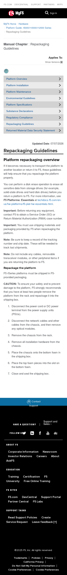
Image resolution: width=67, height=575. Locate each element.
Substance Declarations (19, 111)
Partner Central (18, 501)
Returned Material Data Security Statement (30, 130)
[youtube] (46, 433)
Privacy (49, 558)
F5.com (8, 4)
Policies (36, 558)
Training (13, 476)
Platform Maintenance (18, 91)
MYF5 (60, 4)
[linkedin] (31, 433)
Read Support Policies (23, 517)
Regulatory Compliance (19, 117)
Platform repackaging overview (31, 160)
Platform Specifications (19, 104)
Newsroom (50, 452)
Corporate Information (23, 452)
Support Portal (51, 497)
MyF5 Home (10, 23)
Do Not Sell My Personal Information (33, 566)
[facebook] (39, 433)
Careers (42, 456)
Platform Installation (17, 85)
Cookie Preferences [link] (19, 570)
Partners (49, 4)
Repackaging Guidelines (20, 124)
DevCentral (30, 497)
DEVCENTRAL (21, 4)
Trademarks (20, 558)
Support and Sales (50, 422)
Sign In (53, 13)
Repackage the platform (20, 268)
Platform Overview (16, 78)
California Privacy (33, 562)
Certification (32, 476)
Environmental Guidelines (20, 98)
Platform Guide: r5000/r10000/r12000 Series (28, 27)
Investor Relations (20, 456)
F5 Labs (38, 501)
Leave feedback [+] (44, 522)
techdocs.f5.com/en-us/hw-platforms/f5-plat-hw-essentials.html (32, 202)
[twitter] (23, 433)
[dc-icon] (54, 433)
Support (36, 4)
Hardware (23, 23)
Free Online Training (37, 481)
